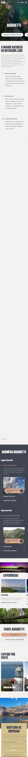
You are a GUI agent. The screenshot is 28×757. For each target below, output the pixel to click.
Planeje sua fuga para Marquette (15, 639)
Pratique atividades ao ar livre (12, 34)
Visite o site (13, 634)
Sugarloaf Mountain (10, 500)
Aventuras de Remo (10, 551)
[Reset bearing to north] (25, 143)
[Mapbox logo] (4, 439)
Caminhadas (7, 546)
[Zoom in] (25, 139)
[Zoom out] (25, 141)
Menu (22, 2)
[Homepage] (3, 3)
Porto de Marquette (9, 465)
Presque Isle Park (9, 496)
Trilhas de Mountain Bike (11, 516)
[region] (14, 288)
